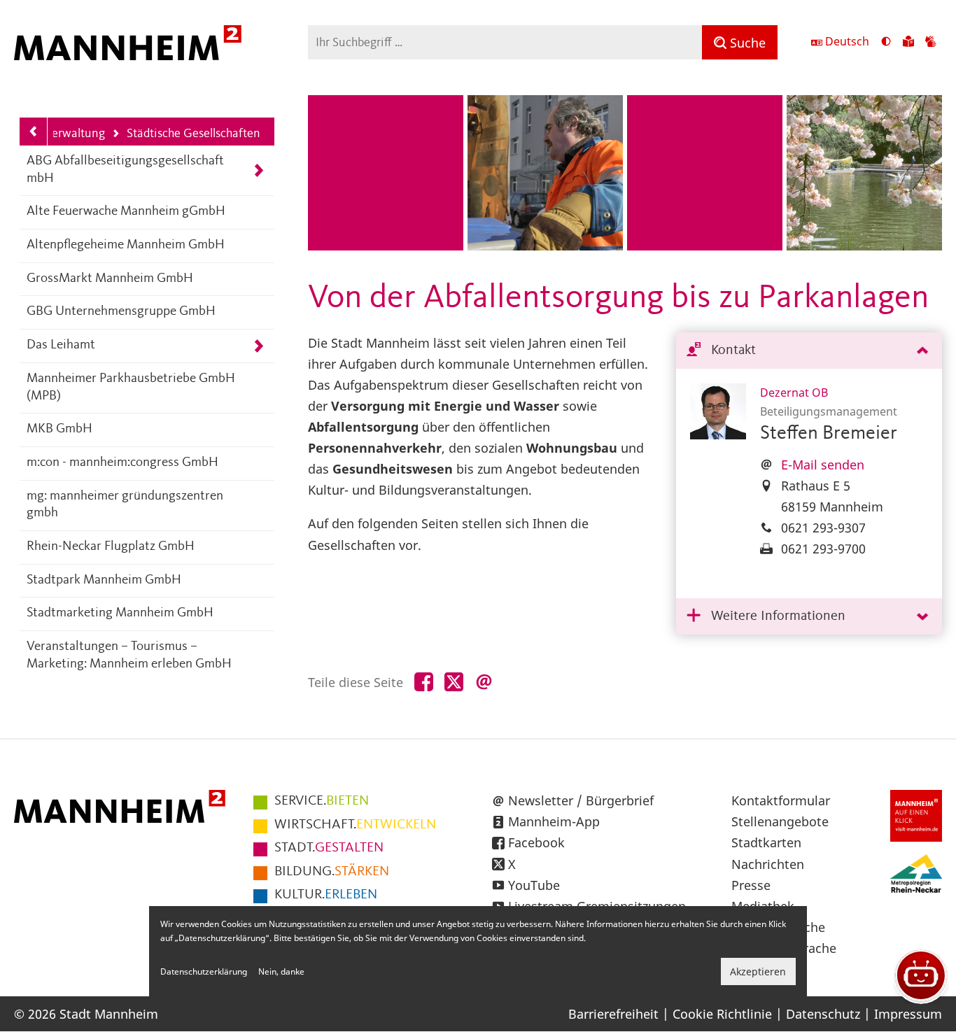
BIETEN (321, 801)
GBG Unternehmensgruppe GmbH (121, 311)
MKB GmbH (59, 429)
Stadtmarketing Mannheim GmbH (120, 613)
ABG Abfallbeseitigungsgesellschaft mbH (125, 170)
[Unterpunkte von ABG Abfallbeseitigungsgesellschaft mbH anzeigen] (258, 170)
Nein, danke (281, 971)
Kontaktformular (780, 800)
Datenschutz (823, 1013)
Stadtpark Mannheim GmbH (104, 580)
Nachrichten (767, 864)
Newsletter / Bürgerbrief (581, 800)
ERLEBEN (325, 895)
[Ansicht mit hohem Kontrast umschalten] (886, 42)
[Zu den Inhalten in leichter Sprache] (908, 42)
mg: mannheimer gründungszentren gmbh (125, 505)
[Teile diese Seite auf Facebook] (423, 682)
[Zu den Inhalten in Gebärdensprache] (930, 42)
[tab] (809, 350)
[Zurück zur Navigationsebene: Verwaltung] (34, 132)
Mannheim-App (554, 821)
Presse (751, 885)
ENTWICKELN (355, 825)
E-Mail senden (822, 464)
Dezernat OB (794, 392)
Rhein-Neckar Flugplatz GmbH (111, 546)
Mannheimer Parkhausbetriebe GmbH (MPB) (131, 387)
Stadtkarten (766, 842)
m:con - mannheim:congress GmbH (122, 462)
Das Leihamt (61, 345)
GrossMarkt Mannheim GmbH (110, 278)
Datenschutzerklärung (203, 971)
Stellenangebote (780, 821)
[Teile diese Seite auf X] (453, 682)
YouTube (534, 885)
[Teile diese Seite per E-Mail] (484, 682)
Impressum (908, 1013)
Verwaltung (75, 133)
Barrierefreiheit (613, 1013)
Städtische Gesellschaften (186, 134)
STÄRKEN (331, 872)
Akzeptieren (758, 971)
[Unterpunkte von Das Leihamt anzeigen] (258, 346)
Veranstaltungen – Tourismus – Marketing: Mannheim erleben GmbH (129, 655)
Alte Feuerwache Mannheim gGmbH (126, 211)
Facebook (536, 842)
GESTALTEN (329, 848)
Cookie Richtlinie (722, 1013)
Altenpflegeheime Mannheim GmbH (126, 245)
